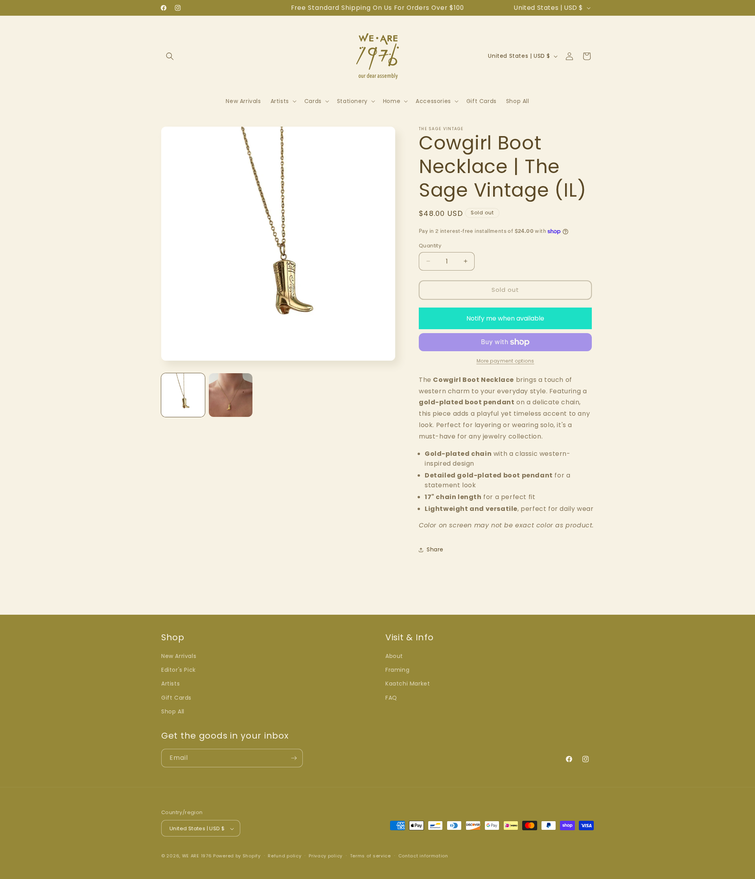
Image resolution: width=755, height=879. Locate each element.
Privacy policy (326, 856)
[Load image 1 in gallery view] (183, 395)
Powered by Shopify (237, 856)
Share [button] (435, 549)
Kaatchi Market (407, 684)
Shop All (172, 711)
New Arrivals (178, 656)
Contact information (423, 856)
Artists (170, 684)
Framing (397, 670)
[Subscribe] (293, 758)
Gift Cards (176, 698)
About (394, 656)
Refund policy (284, 856)
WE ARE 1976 (197, 856)
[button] (170, 56)
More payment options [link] (505, 360)
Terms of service (370, 856)
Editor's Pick (178, 670)
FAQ (391, 698)
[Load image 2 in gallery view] (230, 395)
